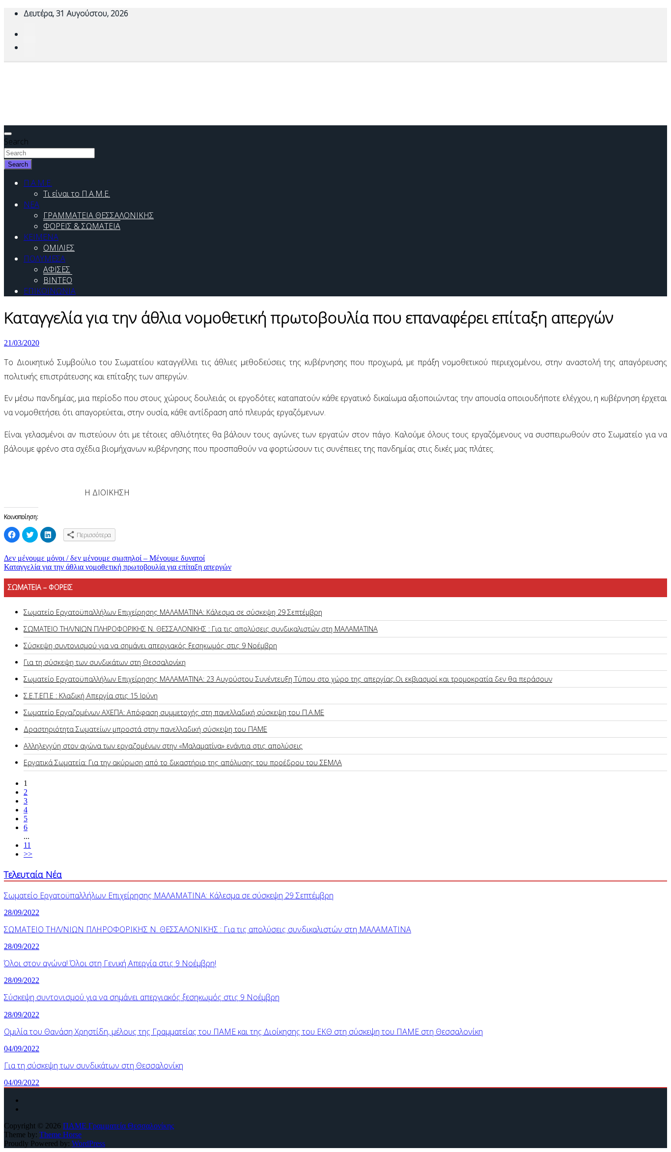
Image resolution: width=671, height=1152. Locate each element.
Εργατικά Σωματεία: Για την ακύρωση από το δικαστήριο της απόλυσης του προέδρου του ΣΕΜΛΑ (183, 762)
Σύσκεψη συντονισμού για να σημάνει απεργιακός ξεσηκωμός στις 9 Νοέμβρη (150, 645)
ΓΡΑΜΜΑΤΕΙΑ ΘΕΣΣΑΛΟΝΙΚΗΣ (98, 215)
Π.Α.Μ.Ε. (38, 182)
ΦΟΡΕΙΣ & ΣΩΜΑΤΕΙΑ (81, 226)
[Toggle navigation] (8, 133)
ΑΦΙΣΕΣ (56, 269)
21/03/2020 (21, 343)
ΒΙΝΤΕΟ (57, 280)
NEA (31, 204)
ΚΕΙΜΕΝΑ (41, 236)
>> (28, 854)
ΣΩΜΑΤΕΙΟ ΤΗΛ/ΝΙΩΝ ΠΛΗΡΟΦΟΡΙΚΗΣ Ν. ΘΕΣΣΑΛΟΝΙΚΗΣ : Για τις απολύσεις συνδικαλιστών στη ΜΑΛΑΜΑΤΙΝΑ (201, 629)
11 (27, 845)
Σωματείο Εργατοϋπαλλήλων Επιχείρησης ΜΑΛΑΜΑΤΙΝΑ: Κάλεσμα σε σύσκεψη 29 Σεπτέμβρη (173, 612)
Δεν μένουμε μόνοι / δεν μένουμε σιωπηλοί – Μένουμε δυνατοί (104, 558)
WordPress (88, 1143)
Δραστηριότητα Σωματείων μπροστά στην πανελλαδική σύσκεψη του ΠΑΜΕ (145, 729)
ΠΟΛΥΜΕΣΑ (44, 258)
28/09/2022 (21, 912)
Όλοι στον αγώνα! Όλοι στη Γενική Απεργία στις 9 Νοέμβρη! (110, 963)
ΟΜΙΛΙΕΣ (59, 247)
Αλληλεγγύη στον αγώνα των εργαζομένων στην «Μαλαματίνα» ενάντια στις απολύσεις (163, 745)
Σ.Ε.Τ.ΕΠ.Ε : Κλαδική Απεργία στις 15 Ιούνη (91, 695)
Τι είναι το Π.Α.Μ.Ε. (76, 193)
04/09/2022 (21, 1048)
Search (16, 141)
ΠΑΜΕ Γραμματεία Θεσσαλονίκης (118, 1126)
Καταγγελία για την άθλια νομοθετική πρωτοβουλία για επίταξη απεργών (117, 567)
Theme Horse (60, 1134)
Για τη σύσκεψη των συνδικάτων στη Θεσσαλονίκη (105, 662)
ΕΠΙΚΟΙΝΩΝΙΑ (50, 291)
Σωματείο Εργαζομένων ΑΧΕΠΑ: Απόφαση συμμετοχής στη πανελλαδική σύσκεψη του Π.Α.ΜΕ (174, 712)
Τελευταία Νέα (33, 874)
